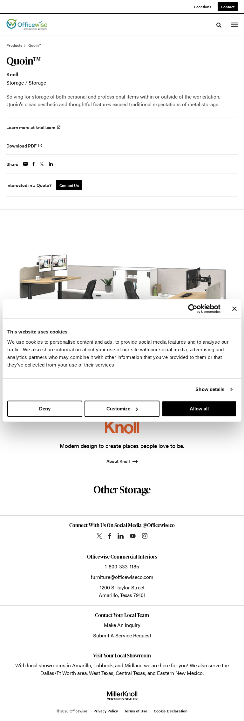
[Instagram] (144, 536)
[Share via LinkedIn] (51, 164)
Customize (118, 408)
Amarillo (81, 665)
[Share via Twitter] (41, 164)
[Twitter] (99, 536)
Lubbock (103, 665)
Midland (134, 665)
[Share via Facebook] (33, 164)
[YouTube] (133, 536)
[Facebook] (109, 536)
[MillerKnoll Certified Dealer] (122, 696)
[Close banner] (234, 308)
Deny (45, 408)
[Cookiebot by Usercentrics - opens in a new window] (192, 308)
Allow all (199, 408)
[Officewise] (26, 25)
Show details (209, 389)
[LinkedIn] (121, 536)
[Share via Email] (25, 164)
